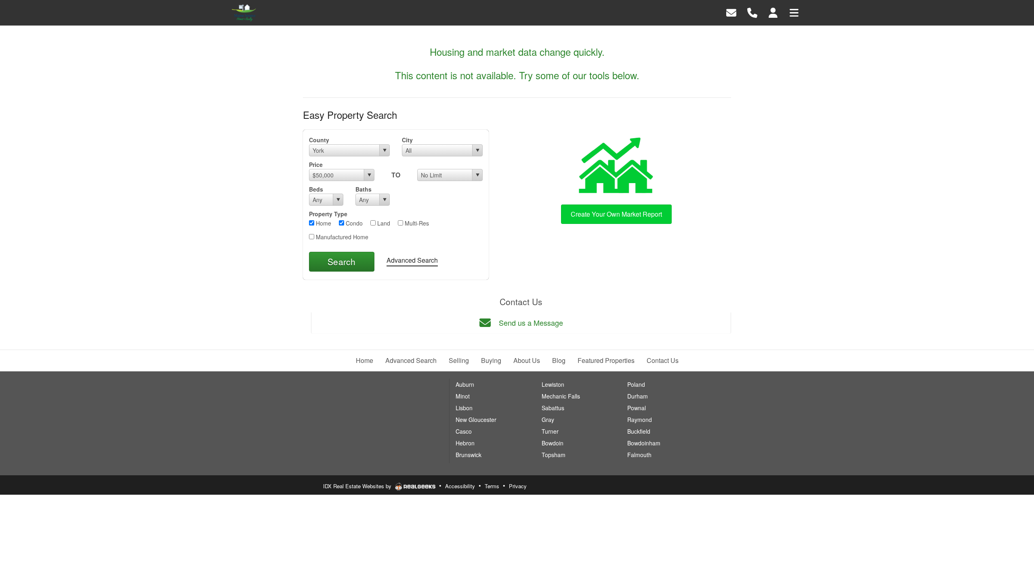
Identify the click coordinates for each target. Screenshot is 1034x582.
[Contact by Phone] (752, 12)
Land (383, 223)
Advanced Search (412, 260)
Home (322, 223)
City (407, 140)
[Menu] (794, 12)
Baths (363, 189)
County (319, 140)
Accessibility (460, 486)
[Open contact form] (731, 12)
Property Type (328, 214)
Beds (316, 189)
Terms (492, 486)
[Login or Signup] (773, 12)
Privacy (518, 486)
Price (316, 164)
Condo (353, 223)
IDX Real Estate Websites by (358, 486)
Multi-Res (416, 223)
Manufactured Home (341, 237)
